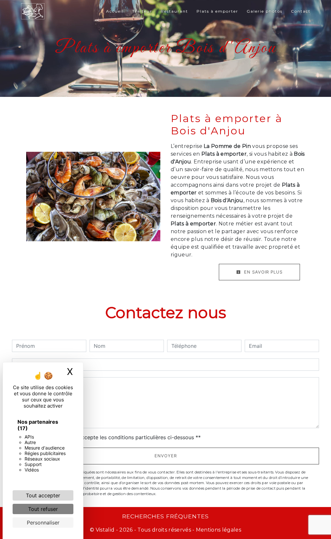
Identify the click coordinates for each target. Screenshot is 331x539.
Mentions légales (218, 530)
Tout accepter (43, 495)
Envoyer (166, 455)
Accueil (115, 11)
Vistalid (105, 530)
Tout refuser (43, 509)
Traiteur (142, 11)
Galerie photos (265, 11)
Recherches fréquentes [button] (165, 516)
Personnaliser (43, 522)
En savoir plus (262, 272)
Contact (301, 11)
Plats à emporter (217, 11)
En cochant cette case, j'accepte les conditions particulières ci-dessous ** (109, 437)
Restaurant (174, 11)
